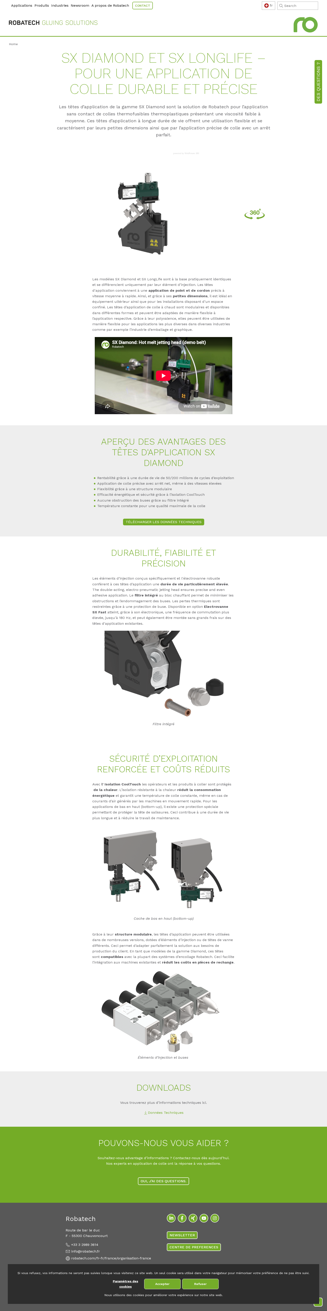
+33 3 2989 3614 (84, 1245)
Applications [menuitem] (21, 5)
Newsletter (182, 1235)
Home (13, 44)
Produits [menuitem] (41, 5)
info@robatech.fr (85, 1251)
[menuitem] (9, 3)
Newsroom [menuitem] (80, 5)
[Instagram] (214, 1218)
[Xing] (193, 1218)
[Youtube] (204, 1218)
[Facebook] (182, 1218)
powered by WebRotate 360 (186, 154)
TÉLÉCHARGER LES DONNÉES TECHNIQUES (164, 522)
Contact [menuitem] (142, 5)
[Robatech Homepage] (53, 23)
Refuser (200, 1284)
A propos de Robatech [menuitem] (110, 5)
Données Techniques (166, 1112)
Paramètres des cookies (125, 1284)
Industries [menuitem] (60, 5)
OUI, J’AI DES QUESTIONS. (163, 1181)
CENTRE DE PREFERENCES (194, 1247)
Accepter (162, 1284)
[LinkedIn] (171, 1218)
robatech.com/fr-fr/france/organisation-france (111, 1258)
